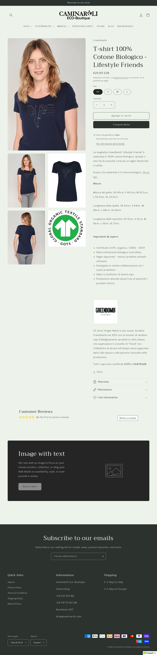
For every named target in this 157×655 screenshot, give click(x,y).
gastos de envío (121, 78)
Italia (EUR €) (17, 643)
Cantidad (97, 99)
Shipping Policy (15, 598)
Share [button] (100, 372)
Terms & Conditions (17, 593)
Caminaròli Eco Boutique (123, 647)
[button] (11, 15)
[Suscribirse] (102, 556)
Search (11, 582)
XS (97, 92)
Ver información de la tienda (110, 144)
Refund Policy (14, 604)
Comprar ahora (121, 124)
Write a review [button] (127, 418)
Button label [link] (30, 486)
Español (37, 643)
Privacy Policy (14, 587)
